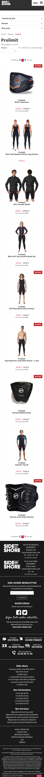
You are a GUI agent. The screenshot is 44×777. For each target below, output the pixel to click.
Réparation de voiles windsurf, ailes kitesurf (22, 717)
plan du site (22, 732)
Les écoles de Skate (22, 701)
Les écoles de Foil (22, 698)
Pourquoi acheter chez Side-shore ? (22, 669)
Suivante (29, 60)
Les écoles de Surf (22, 703)
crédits (22, 742)
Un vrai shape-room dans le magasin (22, 679)
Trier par (4, 48)
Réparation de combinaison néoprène (22, 720)
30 (23, 48)
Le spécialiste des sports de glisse (22, 677)
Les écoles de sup (22, 696)
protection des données (22, 737)
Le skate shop (22, 674)
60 (26, 48)
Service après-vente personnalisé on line (22, 722)
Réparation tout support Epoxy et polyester (22, 714)
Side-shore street (22, 672)
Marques (10, 34)
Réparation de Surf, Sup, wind (22, 712)
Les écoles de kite (22, 693)
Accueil (3, 34)
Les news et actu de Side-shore (22, 682)
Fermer (39, 776)
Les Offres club (22, 684)
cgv (22, 740)
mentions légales (22, 734)
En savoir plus (29, 776)
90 (28, 48)
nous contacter (22, 729)
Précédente (14, 60)
